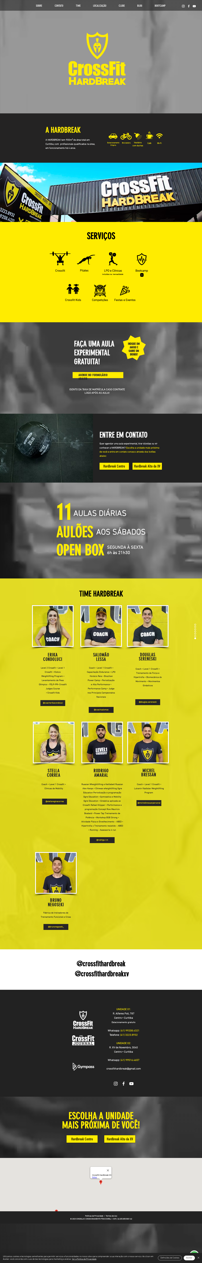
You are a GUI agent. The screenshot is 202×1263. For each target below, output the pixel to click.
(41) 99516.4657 (130, 1060)
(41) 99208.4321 (130, 1030)
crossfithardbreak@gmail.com (123, 1068)
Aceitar (189, 1258)
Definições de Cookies (169, 1258)
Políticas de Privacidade (94, 1216)
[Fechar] (198, 1258)
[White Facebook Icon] (123, 1083)
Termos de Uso (111, 1216)
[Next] (142, 275)
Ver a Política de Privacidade (84, 1259)
